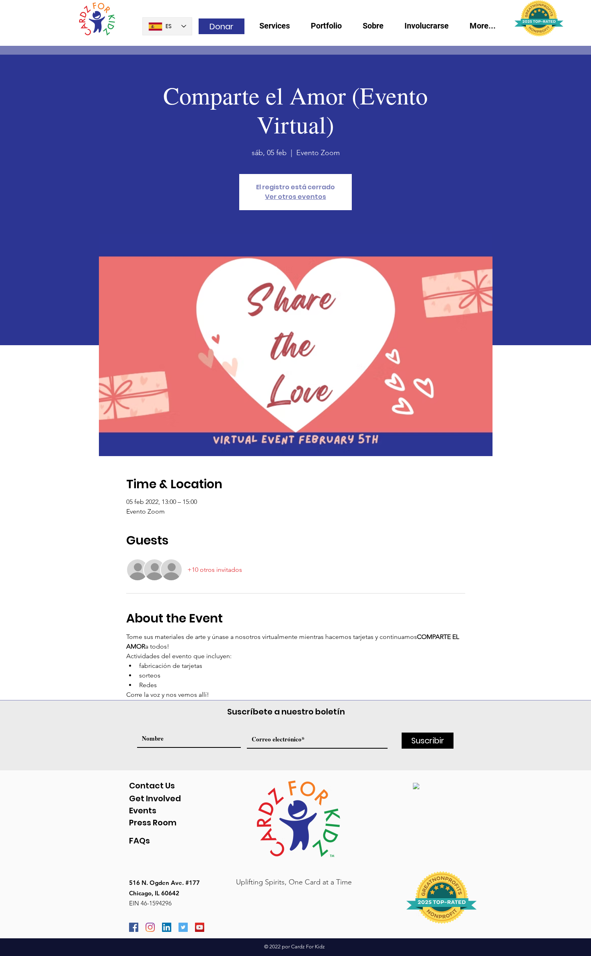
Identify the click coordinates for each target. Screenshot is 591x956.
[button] (377, 28)
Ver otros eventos (295, 196)
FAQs (139, 840)
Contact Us (152, 785)
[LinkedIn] (166, 927)
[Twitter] (183, 927)
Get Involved (155, 798)
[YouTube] (199, 927)
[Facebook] (133, 927)
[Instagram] (150, 927)
